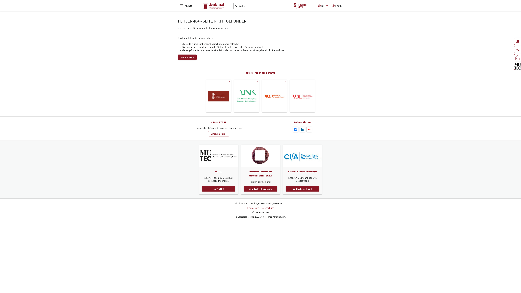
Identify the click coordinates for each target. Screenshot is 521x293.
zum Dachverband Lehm (260, 188)
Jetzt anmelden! (218, 133)
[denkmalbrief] (517, 41)
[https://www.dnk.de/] (246, 96)
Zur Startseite (187, 57)
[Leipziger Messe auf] (302, 129)
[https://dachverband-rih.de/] (218, 96)
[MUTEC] (517, 66)
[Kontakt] (517, 49)
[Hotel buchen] (517, 57)
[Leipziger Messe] (300, 6)
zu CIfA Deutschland (302, 188)
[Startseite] (213, 6)
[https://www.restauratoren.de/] (274, 96)
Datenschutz (267, 207)
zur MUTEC (219, 188)
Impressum (253, 207)
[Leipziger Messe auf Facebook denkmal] (295, 129)
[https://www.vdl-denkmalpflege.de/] (302, 96)
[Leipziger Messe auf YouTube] (309, 129)
